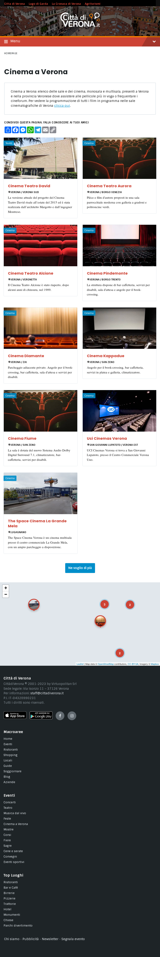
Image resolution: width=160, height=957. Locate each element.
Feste (7, 818)
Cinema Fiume (22, 438)
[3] (101, 601)
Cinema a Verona (16, 824)
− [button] (5, 594)
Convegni (10, 856)
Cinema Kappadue (105, 355)
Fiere (7, 840)
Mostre (9, 829)
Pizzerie (9, 898)
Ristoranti (11, 749)
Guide (8, 766)
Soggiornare (12, 771)
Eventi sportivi (14, 862)
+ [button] (5, 587)
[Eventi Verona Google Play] (41, 718)
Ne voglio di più (80, 568)
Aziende (9, 782)
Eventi (8, 744)
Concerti (10, 802)
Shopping (11, 755)
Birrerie (9, 893)
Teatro (8, 808)
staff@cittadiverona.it (47, 693)
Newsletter (50, 939)
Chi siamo (11, 939)
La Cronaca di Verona (66, 4)
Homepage (11, 53)
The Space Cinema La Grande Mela (37, 523)
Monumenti (12, 915)
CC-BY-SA (133, 664)
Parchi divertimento (18, 925)
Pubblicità (30, 939)
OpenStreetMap (106, 664)
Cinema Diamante (26, 355)
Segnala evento (73, 939)
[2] (117, 650)
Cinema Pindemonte (107, 273)
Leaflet (80, 664)
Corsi (7, 835)
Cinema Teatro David (29, 185)
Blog (7, 777)
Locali (8, 760)
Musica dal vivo (15, 813)
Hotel (7, 909)
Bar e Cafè (11, 887)
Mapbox (155, 664)
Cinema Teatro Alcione (30, 273)
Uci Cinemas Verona (107, 438)
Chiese (8, 920)
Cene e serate (13, 851)
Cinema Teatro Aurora (109, 185)
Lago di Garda (38, 4)
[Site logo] (80, 26)
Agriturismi (92, 4)
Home (8, 739)
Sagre (8, 846)
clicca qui (62, 106)
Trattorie (10, 904)
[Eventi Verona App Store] (15, 718)
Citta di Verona (14, 4)
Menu (15, 41)
